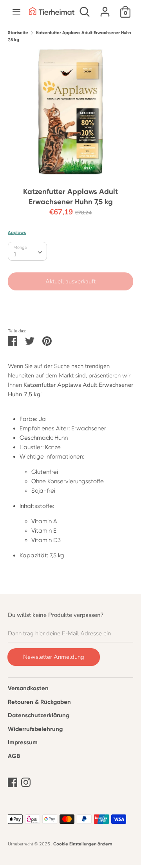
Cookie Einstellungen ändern (82, 844)
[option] (70, 112)
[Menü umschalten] (16, 11)
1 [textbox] (15, 254)
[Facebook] (12, 781)
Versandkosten (28, 688)
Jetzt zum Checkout (70, 305)
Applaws (17, 232)
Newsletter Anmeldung (53, 657)
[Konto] (105, 8)
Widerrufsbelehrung (35, 729)
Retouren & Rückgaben (39, 701)
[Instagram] (26, 781)
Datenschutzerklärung (38, 715)
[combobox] (27, 251)
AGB (14, 756)
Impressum (23, 742)
